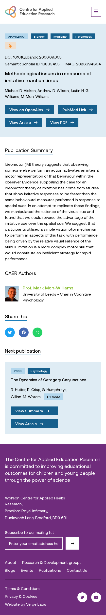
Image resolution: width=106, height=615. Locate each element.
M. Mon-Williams (35, 96)
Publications (50, 570)
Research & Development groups (52, 562)
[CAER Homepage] (29, 12)
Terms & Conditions (22, 588)
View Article (20, 122)
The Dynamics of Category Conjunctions (48, 379)
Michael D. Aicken (20, 90)
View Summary (29, 410)
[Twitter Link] (82, 597)
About (10, 562)
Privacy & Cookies (21, 596)
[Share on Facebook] (24, 332)
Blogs (10, 570)
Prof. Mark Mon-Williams (48, 287)
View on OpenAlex (26, 109)
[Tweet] (10, 332)
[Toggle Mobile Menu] (96, 12)
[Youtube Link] (96, 597)
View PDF (59, 122)
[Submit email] (72, 543)
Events (27, 570)
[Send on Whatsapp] (37, 332)
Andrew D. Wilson (53, 90)
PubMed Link (74, 109)
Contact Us (77, 570)
